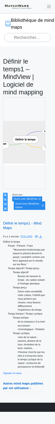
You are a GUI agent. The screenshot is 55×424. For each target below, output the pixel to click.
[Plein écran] (5, 209)
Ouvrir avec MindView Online (27, 205)
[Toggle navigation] (49, 7)
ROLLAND (26, 236)
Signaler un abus (12, 373)
